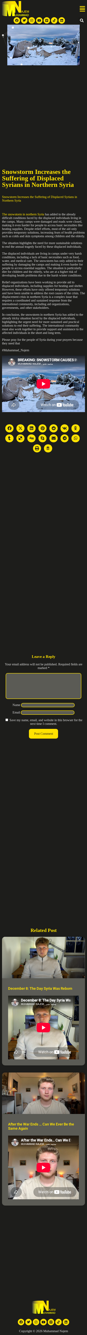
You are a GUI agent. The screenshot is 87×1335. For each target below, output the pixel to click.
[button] (82, 9)
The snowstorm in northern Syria (23, 214)
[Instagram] (32, 20)
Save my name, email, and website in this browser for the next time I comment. (46, 721)
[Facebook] (17, 20)
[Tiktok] (54, 20)
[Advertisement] (43, 110)
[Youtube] (39, 20)
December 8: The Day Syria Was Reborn (40, 988)
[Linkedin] (61, 20)
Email (16, 712)
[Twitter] (24, 20)
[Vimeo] (47, 20)
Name (16, 705)
